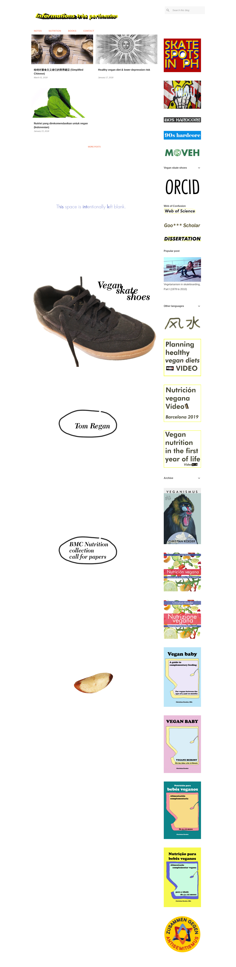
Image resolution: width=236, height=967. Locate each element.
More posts (94, 147)
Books (72, 31)
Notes (38, 31)
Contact (88, 31)
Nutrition (55, 31)
